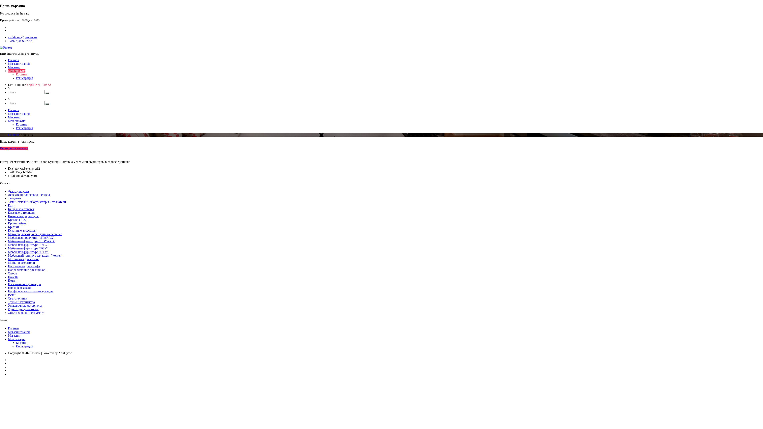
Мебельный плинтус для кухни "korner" (35, 255)
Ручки (12, 295)
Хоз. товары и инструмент (26, 312)
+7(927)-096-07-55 (20, 41)
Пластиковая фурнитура (24, 284)
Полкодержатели (19, 287)
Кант (11, 205)
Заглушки (14, 198)
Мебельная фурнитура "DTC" (28, 244)
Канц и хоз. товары (21, 209)
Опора (12, 273)
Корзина (21, 74)
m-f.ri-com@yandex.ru (22, 37)
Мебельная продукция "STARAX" (31, 237)
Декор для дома (18, 191)
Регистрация (24, 78)
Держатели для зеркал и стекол (29, 194)
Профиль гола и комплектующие (30, 291)
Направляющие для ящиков (26, 270)
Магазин (14, 67)
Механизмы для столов (23, 259)
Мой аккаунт (16, 70)
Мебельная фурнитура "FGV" (28, 248)
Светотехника (17, 298)
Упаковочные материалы (25, 305)
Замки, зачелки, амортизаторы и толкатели (37, 202)
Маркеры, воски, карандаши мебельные (35, 234)
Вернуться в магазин (14, 148)
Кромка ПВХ (17, 219)
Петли (12, 280)
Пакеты (13, 277)
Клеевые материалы (21, 212)
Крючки (13, 227)
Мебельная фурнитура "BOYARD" (31, 241)
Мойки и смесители (21, 262)
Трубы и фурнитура (21, 302)
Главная (13, 60)
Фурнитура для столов (23, 309)
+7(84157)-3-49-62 (39, 84)
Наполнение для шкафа (24, 266)
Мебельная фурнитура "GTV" (28, 252)
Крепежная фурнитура (23, 216)
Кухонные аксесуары (22, 230)
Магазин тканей (19, 63)
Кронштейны (17, 223)
